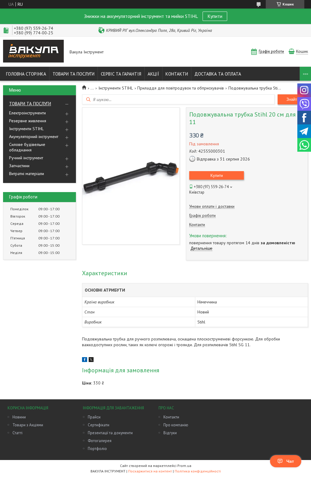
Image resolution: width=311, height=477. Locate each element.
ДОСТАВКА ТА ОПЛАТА (217, 74)
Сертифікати (98, 425)
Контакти (171, 417)
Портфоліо (97, 448)
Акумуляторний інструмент (33, 136)
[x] (91, 360)
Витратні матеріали (26, 173)
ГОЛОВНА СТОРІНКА (26, 74)
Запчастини (19, 165)
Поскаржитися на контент (150, 471)
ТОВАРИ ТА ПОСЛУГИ (73, 74)
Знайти (292, 99)
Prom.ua (184, 465)
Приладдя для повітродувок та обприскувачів (180, 88)
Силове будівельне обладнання (27, 147)
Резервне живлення (27, 120)
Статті (17, 432)
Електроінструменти (27, 113)
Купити (214, 16)
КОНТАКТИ (177, 74)
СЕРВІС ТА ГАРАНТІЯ (121, 74)
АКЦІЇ (153, 74)
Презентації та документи (110, 432)
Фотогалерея (99, 440)
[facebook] (84, 360)
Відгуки (170, 432)
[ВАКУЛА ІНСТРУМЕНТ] (33, 52)
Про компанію (175, 425)
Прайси (94, 417)
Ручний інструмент (26, 158)
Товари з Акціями (27, 425)
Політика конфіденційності (198, 471)
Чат (290, 461)
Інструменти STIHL (26, 128)
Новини (19, 417)
